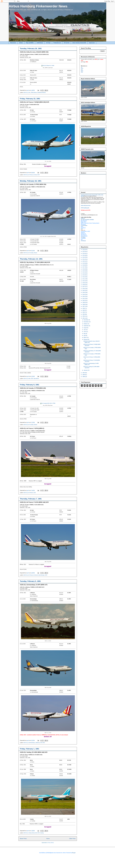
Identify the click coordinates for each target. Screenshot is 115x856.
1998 (83, 304)
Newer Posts (23, 838)
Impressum (92, 42)
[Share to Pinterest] (47, 90)
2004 (83, 292)
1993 (83, 314)
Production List (57, 42)
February (86, 339)
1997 (83, 306)
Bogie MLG (83, 222)
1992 (83, 316)
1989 (83, 374)
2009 (83, 282)
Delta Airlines (34, 92)
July (85, 329)
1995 (83, 310)
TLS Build (83, 237)
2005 (83, 290)
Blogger (74, 852)
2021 (83, 259)
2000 (83, 300)
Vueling (42, 833)
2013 (83, 275)
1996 (83, 308)
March (85, 337)
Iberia (33, 833)
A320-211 (25, 92)
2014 (83, 273)
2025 (83, 251)
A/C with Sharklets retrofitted (87, 219)
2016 (83, 269)
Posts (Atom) (51, 842)
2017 (83, 267)
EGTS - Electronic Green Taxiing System (90, 223)
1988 (83, 376)
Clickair (30, 833)
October (85, 323)
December (86, 319)
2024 (83, 253)
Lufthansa (37, 742)
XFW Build (83, 240)
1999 (83, 302)
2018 (83, 265)
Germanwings (31, 742)
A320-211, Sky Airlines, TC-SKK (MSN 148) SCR (35, 262)
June (85, 331)
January (86, 370)
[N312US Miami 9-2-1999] (48, 65)
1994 (83, 312)
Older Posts (72, 838)
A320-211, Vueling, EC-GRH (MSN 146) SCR (33, 752)
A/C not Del (66, 42)
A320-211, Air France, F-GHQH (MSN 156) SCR (34, 102)
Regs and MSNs (30, 42)
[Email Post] (38, 90)
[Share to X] (44, 90)
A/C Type (48, 42)
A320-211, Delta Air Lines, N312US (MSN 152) (34, 52)
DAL (29, 92)
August (85, 327)
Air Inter (35, 174)
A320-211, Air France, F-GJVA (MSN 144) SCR (34, 502)
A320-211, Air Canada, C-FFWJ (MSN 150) (33, 184)
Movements (13, 42)
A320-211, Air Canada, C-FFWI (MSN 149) (33, 388)
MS (36, 833)
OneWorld (83, 227)
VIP (82, 239)
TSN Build (83, 238)
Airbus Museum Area (85, 205)
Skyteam (83, 232)
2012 (83, 276)
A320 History (40, 42)
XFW (82, 68)
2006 (83, 288)
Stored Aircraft (84, 236)
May (85, 333)
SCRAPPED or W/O (85, 231)
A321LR (83, 218)
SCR (38, 174)
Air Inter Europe (40, 575)
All (81, 67)
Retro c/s (83, 230)
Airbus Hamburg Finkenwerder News (38, 6)
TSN (82, 72)
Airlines (21, 42)
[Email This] (41, 90)
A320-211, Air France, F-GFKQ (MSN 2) (32, 428)
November (86, 321)
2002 (83, 296)
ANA (29, 378)
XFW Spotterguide (85, 207)
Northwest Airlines (41, 92)
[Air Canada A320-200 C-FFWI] (47, 403)
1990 (83, 372)
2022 (83, 257)
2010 (83, 280)
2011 (83, 278)
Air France (30, 174)
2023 (83, 255)
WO (44, 742)
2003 (83, 294)
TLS (82, 69)
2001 (83, 298)
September (86, 325)
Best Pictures (84, 220)
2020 (83, 261)
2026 (83, 249)
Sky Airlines (36, 378)
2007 (83, 286)
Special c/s (83, 233)
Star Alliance (84, 234)
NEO (82, 226)
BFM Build (83, 224)
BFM (82, 71)
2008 (83, 284)
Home (48, 838)
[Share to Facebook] (46, 90)
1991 (83, 318)
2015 (83, 271)
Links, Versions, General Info (79, 42)
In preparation (84, 225)
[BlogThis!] (42, 90)
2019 (83, 263)
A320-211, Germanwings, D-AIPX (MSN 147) (33, 584)
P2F (82, 229)
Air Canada (31, 252)
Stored (35, 252)
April (85, 335)
